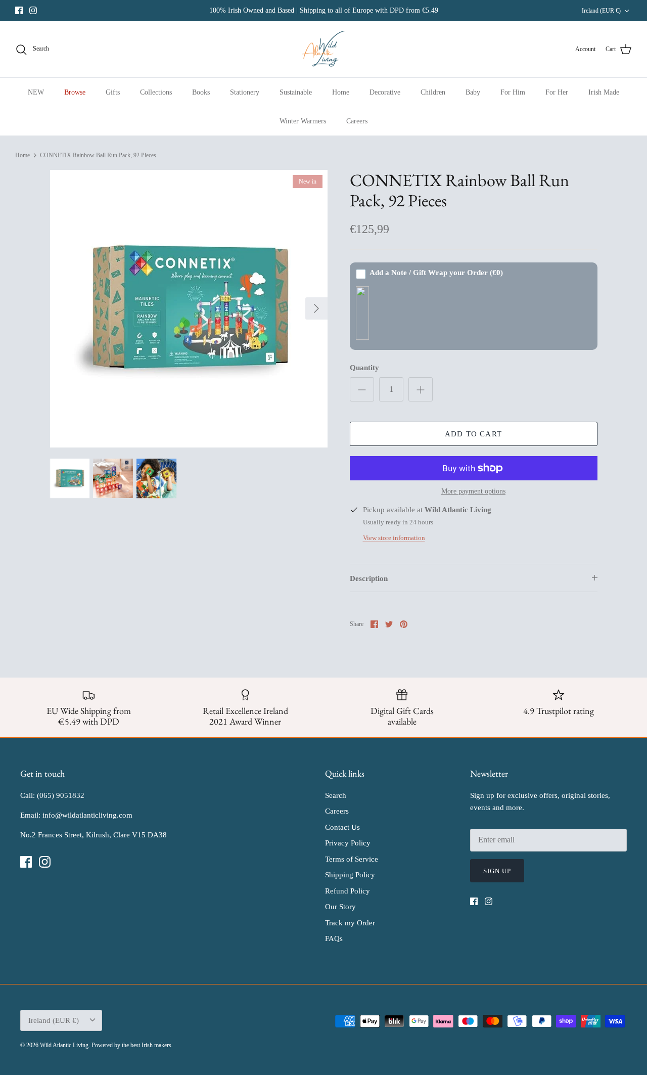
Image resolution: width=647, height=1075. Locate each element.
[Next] (316, 308)
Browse (74, 92)
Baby (473, 92)
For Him (512, 92)
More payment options (473, 491)
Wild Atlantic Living (64, 1045)
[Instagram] (33, 10)
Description (369, 578)
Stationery (244, 92)
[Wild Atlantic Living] (323, 49)
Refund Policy (347, 891)
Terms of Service (351, 859)
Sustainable (296, 92)
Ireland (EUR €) (601, 10)
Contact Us (342, 827)
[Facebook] (19, 10)
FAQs (334, 938)
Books (201, 92)
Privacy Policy (348, 843)
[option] (189, 308)
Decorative (384, 92)
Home (340, 92)
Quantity (364, 368)
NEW (36, 92)
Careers (356, 121)
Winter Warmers (303, 121)
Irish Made (603, 92)
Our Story (340, 907)
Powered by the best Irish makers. (132, 1045)
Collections (156, 92)
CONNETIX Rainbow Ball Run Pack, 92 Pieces (98, 155)
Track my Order (350, 923)
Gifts (113, 92)
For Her (556, 92)
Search (335, 795)
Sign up (497, 871)
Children (433, 92)
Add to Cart (473, 434)
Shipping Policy (350, 875)
